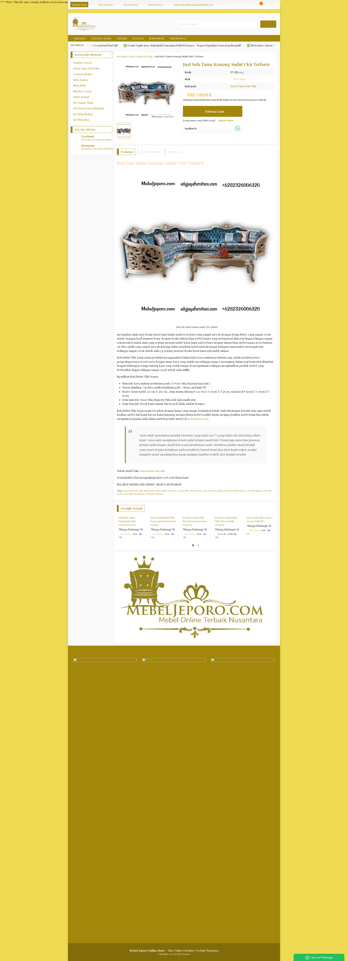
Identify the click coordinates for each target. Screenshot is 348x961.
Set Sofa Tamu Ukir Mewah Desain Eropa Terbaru (194, 550)
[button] (268, 24)
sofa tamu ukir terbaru (234, 490)
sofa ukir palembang (134, 493)
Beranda (80, 38)
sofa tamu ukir (215, 490)
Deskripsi (127, 152)
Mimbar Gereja (82, 91)
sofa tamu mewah (198, 490)
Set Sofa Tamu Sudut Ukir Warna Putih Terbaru (226, 550)
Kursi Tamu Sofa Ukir (244, 86)
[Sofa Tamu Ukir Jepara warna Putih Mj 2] (259, 528)
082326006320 (105, 4)
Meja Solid (79, 85)
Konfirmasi (156, 38)
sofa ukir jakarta (254, 490)
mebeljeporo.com (197, 419)
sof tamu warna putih (177, 490)
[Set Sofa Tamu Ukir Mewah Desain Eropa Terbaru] (195, 528)
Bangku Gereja (82, 62)
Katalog (138, 38)
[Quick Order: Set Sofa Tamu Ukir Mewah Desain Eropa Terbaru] (208, 540)
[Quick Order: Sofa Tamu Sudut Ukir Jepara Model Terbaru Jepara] (176, 540)
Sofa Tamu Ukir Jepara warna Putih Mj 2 (259, 548)
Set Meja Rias (81, 120)
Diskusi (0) (174, 152)
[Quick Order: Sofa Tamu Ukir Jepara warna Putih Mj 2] (272, 540)
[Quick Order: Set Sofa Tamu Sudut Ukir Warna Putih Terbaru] (240, 540)
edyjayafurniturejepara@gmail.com (193, 4)
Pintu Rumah (81, 97)
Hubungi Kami (214, 111)
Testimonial (177, 38)
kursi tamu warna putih (155, 490)
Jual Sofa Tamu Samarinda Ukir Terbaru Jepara (127, 550)
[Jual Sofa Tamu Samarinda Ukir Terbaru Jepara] (131, 528)
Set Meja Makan (83, 114)
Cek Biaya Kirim (101, 38)
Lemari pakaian (82, 74)
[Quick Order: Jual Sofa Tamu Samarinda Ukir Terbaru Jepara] (144, 540)
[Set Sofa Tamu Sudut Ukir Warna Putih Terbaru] (227, 528)
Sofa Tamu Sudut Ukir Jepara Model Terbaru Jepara (163, 550)
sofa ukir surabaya (154, 493)
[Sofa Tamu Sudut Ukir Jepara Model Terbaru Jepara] (163, 528)
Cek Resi (122, 38)
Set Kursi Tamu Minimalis (88, 108)
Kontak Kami (79, 4)
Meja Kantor (80, 80)
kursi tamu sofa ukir (152, 471)
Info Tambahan (150, 152)
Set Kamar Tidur (83, 102)
